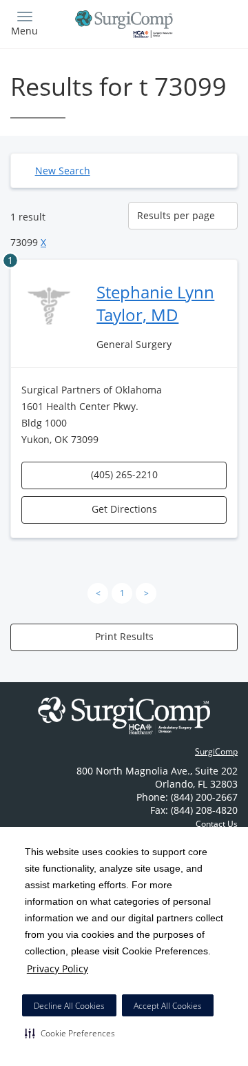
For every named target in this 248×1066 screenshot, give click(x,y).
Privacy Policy (57, 968)
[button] (70, 1033)
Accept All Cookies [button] (168, 1006)
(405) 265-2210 (124, 474)
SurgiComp (216, 751)
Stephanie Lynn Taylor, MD (155, 303)
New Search (62, 170)
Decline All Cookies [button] (69, 1006)
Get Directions (124, 508)
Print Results (124, 636)
